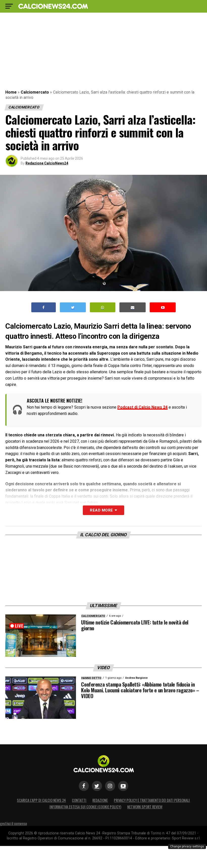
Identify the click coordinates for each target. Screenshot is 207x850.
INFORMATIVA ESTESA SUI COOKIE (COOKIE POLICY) (85, 806)
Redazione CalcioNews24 (46, 163)
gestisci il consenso (13, 823)
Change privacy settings (187, 846)
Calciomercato (35, 92)
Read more (101, 510)
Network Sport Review (144, 806)
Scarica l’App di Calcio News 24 (41, 800)
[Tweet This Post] (73, 307)
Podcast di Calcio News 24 (142, 407)
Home (11, 92)
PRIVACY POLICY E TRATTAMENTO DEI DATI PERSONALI (152, 800)
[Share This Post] (103, 307)
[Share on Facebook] (43, 307)
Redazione (100, 800)
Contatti (79, 800)
